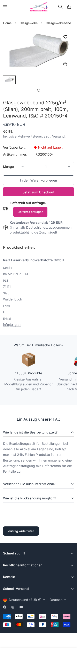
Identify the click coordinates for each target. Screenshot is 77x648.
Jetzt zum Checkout (38, 192)
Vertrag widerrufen (21, 531)
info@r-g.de (12, 325)
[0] (69, 6)
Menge (8, 167)
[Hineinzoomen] (65, 64)
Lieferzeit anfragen (30, 211)
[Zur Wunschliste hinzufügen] (65, 37)
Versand (58, 136)
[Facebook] (4, 607)
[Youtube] (21, 607)
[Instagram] (13, 607)
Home (7, 23)
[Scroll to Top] (70, 626)
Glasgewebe (29, 23)
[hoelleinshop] (38, 7)
